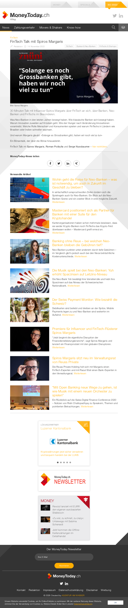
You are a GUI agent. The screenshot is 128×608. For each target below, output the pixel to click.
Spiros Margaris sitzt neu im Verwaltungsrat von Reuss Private (84, 360)
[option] (64, 440)
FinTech (69, 46)
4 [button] (67, 462)
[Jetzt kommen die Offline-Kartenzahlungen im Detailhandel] (45, 530)
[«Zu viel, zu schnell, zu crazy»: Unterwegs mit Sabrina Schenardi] (45, 519)
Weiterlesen (58, 202)
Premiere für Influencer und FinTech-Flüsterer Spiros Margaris (85, 331)
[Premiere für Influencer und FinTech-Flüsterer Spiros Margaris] (29, 338)
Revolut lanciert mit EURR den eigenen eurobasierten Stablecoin (66, 509)
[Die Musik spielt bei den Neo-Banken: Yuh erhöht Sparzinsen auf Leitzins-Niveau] (29, 280)
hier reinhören (99, 146)
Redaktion (34, 590)
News (5, 27)
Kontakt (21, 590)
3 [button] (64, 462)
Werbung (106, 590)
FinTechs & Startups (107, 46)
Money (57, 4)
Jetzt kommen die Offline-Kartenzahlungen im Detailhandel (66, 533)
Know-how (74, 27)
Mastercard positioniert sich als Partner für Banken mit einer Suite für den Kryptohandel (83, 214)
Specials (85, 4)
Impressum (49, 590)
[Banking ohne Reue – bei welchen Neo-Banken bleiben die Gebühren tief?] (29, 251)
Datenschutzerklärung (71, 590)
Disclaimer (92, 590)
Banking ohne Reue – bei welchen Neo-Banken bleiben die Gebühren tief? (81, 243)
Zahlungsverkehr (24, 27)
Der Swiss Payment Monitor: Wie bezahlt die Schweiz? (84, 301)
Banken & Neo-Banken (86, 46)
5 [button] (70, 462)
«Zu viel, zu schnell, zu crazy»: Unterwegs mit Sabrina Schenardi (68, 521)
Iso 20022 (113, 4)
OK (115, 602)
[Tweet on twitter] (59, 163)
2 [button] (61, 462)
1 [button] (58, 462)
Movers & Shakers (50, 27)
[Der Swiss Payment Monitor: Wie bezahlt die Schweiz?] (29, 309)
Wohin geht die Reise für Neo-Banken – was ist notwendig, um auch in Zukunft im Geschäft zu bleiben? (84, 183)
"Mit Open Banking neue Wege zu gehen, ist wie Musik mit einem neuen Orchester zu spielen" (84, 391)
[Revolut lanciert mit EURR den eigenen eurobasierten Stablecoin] (45, 507)
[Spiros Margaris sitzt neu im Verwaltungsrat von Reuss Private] (29, 368)
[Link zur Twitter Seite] (114, 15)
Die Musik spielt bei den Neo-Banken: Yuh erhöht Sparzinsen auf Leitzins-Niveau (83, 272)
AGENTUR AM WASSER (73, 595)
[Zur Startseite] (64, 575)
